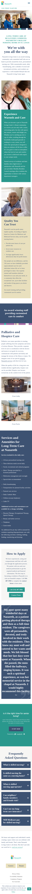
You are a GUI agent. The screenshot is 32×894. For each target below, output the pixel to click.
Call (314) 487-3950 (16, 589)
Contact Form (16, 595)
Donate (21, 866)
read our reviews (17, 847)
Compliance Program (16, 879)
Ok (29, 889)
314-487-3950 (13, 8)
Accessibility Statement (16, 876)
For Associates (16, 881)
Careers (10, 866)
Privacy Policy (16, 874)
